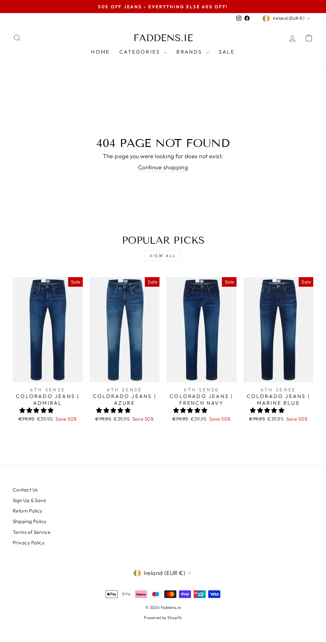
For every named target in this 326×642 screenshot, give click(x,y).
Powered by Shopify (163, 617)
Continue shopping (163, 167)
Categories (140, 51)
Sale (227, 51)
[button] (37, 410)
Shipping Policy (30, 521)
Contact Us (25, 490)
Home (100, 51)
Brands (190, 51)
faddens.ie (163, 38)
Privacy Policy (29, 543)
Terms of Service (31, 532)
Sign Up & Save (29, 500)
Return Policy (28, 511)
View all (163, 255)
